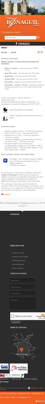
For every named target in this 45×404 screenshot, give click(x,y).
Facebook (29, 388)
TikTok (41, 388)
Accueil (4, 52)
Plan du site (16, 379)
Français (24, 43)
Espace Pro (4, 379)
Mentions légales (31, 379)
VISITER (13, 52)
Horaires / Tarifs (18, 253)
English (6, 194)
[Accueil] (22, 23)
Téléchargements (18, 260)
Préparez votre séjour (20, 257)
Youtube (3, 389)
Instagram (35, 388)
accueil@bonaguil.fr (23, 397)
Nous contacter (18, 268)
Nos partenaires (18, 264)
